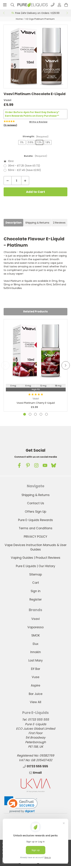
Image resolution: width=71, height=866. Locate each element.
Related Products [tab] (35, 311)
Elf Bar (35, 669)
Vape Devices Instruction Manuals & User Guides (36, 547)
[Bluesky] (53, 465)
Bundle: (35, 156)
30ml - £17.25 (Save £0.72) (24, 165)
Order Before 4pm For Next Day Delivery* (32, 112)
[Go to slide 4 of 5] (41, 414)
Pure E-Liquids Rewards (35, 520)
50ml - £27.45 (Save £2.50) (24, 170)
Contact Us (35, 503)
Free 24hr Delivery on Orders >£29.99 (37, 13)
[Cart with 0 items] (66, 5)
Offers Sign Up (35, 512)
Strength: (35, 136)
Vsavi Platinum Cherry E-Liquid (36, 403)
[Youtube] (45, 465)
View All (35, 702)
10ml (10, 161)
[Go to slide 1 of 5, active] (24, 414)
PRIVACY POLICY (35, 537)
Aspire (35, 685)
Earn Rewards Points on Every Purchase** (32, 115)
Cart (35, 583)
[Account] (59, 5)
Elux (35, 644)
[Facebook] (19, 465)
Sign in (35, 591)
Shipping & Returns (37, 222)
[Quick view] (35, 372)
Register (35, 599)
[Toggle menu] (4, 4)
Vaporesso (35, 627)
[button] (21, 804)
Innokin (35, 652)
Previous (3, 13)
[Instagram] (36, 465)
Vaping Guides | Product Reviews (35, 558)
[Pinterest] (28, 465)
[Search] (12, 5)
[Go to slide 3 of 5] (35, 414)
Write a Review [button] (38, 121)
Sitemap (35, 574)
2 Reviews (59, 222)
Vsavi (35, 619)
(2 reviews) (10, 125)
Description (14, 222)
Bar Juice (35, 694)
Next (67, 13)
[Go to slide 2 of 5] (30, 414)
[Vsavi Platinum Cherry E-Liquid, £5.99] (35, 351)
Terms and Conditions (35, 528)
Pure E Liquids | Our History (35, 566)
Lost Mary (35, 660)
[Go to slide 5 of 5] (46, 414)
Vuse (35, 677)
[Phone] (53, 5)
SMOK (35, 635)
